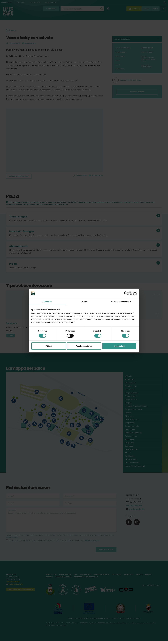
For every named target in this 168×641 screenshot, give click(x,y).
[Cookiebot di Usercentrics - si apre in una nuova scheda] (126, 293)
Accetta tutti (119, 346)
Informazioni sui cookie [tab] (121, 301)
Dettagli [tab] (84, 301)
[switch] (70, 336)
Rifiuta (49, 346)
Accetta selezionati (84, 346)
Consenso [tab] (47, 301)
